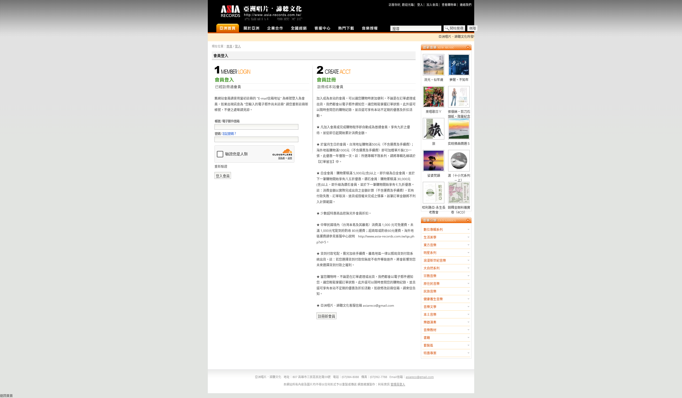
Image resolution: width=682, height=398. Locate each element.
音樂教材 (430, 330)
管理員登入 (398, 384)
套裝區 (428, 345)
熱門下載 (346, 28)
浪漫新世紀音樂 (435, 260)
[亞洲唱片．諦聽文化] (261, 12)
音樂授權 (370, 28)
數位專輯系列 (433, 229)
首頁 (229, 46)
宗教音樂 (430, 276)
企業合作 (275, 28)
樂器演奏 (430, 322)
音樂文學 (430, 307)
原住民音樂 (432, 283)
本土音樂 (430, 314)
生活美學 (430, 237)
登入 (420, 5)
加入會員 (432, 5)
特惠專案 (430, 353)
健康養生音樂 (433, 299)
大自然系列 (432, 268)
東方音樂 (430, 245)
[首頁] (227, 28)
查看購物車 (449, 5)
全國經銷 (298, 28)
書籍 (427, 337)
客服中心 (322, 28)
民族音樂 (430, 291)
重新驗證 (220, 166)
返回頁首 (6, 395)
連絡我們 (466, 5)
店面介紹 (251, 28)
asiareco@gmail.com (420, 377)
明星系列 (430, 253)
